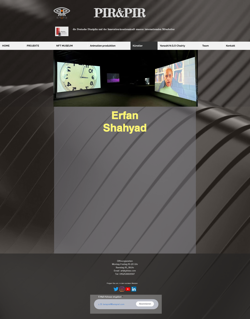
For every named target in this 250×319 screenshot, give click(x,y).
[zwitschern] (116, 289)
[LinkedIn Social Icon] (133, 289)
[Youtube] (127, 289)
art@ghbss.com (128, 270)
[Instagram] (122, 289)
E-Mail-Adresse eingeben (110, 297)
